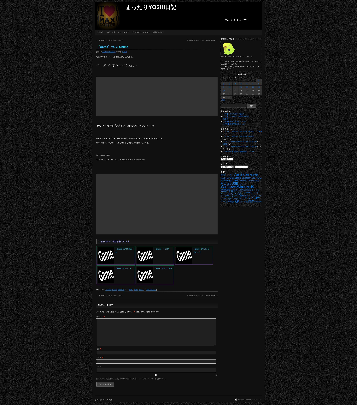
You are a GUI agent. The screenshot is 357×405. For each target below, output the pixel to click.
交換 (237, 201)
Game (114, 290)
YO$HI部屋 (110, 32)
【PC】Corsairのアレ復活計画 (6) (236, 116)
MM (245, 181)
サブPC (245, 196)
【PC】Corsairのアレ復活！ (233, 114)
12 (241, 87)
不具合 (231, 201)
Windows (229, 186)
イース (141, 290)
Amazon (241, 174)
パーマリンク (151, 290)
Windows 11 (227, 190)
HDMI (224, 180)
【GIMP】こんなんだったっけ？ (109, 40)
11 (235, 87)
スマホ (252, 196)
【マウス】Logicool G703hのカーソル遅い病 (240, 141)
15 (259, 87)
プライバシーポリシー (141, 32)
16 (224, 91)
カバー (253, 193)
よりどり (255, 190)
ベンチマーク (231, 198)
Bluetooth (246, 178)
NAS (249, 181)
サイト (98, 366)
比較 (246, 202)
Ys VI (136, 290)
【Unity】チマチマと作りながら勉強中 (202, 40)
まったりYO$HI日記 (151, 7)
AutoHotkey (225, 178)
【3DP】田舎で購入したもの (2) (235, 121)
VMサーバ (242, 184)
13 (247, 87)
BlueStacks (235, 178)
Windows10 (245, 187)
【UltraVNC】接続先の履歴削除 (235, 152)
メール (99, 358)
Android (108, 290)
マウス (243, 198)
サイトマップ (123, 32)
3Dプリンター (227, 175)
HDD (259, 177)
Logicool (231, 180)
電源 (259, 202)
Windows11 (237, 190)
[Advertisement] (157, 96)
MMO (131, 290)
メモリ (224, 201)
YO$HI (124, 52)
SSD (229, 184)
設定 (256, 202)
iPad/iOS (121, 290)
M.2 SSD (240, 181)
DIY (253, 178)
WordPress (246, 190)
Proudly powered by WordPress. (250, 400)
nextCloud (255, 181)
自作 (251, 201)
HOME (100, 32)
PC (223, 183)
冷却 (241, 202)
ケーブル (237, 195)
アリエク (237, 192)
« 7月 (223, 100)
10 (230, 87)
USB (234, 183)
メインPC (254, 198)
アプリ (225, 192)
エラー (247, 192)
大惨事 (225, 119)
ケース (228, 196)
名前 (99, 349)
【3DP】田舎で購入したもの (234, 124)
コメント (100, 317)
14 (253, 87)
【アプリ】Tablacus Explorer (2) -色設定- (238, 131)
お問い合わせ (158, 32)
